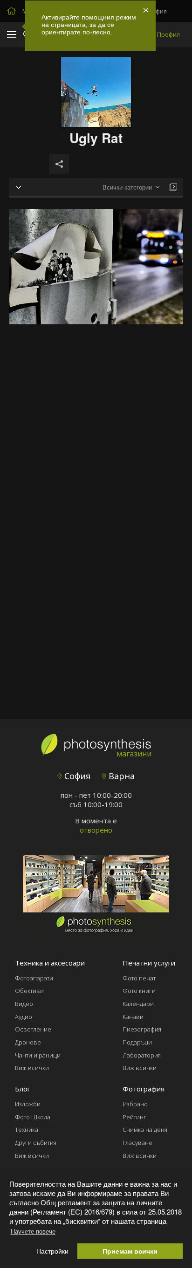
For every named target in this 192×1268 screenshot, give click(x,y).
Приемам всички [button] (130, 1251)
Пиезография (142, 1029)
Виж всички (32, 1068)
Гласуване (137, 1142)
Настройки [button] (52, 1251)
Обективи (29, 990)
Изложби (28, 1104)
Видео (24, 1003)
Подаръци (137, 1042)
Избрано (135, 1104)
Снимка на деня (145, 1129)
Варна (120, 776)
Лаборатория (142, 1055)
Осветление (33, 1029)
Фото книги (139, 990)
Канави (133, 1016)
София (76, 776)
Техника (26, 1129)
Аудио (23, 1016)
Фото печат (139, 978)
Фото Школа (32, 1117)
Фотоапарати (34, 978)
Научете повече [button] (33, 1231)
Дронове (28, 1042)
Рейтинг (134, 1117)
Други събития (35, 1142)
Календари (138, 1003)
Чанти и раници (38, 1055)
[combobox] (131, 187)
